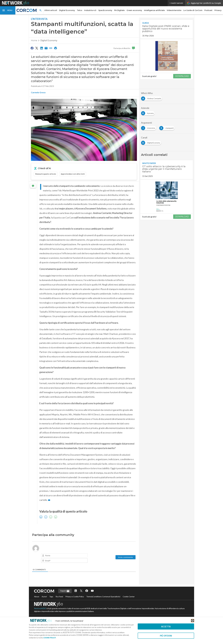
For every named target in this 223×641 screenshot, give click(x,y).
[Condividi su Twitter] (37, 48)
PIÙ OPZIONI (166, 635)
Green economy (134, 10)
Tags (51, 596)
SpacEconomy (105, 10)
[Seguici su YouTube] (92, 591)
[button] (7, 10)
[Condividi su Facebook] (32, 48)
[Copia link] (51, 48)
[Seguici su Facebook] (86, 591)
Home (34, 40)
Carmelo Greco (38, 92)
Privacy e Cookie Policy (74, 596)
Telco (79, 10)
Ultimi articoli (50, 10)
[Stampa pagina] (55, 48)
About (36, 596)
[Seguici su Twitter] (81, 591)
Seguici (63, 591)
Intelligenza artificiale (154, 10)
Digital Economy (67, 10)
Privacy (217, 10)
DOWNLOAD (182, 76)
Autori (44, 596)
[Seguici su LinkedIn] (75, 591)
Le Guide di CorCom (192, 10)
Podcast (208, 10)
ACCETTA (166, 626)
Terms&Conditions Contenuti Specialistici (103, 596)
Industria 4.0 (90, 10)
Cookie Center (129, 596)
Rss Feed (59, 596)
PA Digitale (119, 10)
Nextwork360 (40, 608)
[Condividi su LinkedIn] (41, 48)
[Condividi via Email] (46, 48)
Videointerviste (174, 10)
